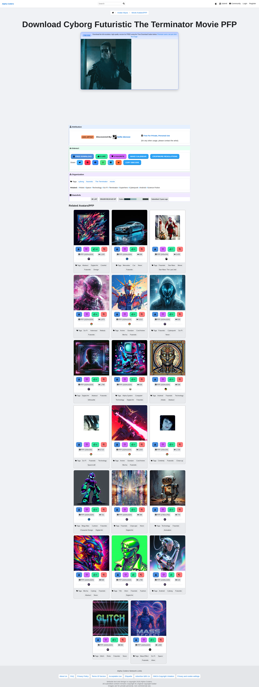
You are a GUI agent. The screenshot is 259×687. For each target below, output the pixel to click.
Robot (81, 188)
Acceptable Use (115, 676)
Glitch (102, 656)
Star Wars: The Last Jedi (167, 269)
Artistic (163, 400)
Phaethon (136, 389)
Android (142, 188)
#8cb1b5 (133, 199)
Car (134, 265)
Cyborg (93, 591)
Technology (96, 188)
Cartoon (95, 526)
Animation (167, 530)
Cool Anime (140, 330)
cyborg (81, 182)
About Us (63, 676)
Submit (224, 4)
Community (236, 4)
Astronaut (93, 330)
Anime (122, 330)
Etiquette (128, 676)
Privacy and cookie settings (188, 676)
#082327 (127, 199)
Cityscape (133, 526)
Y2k (120, 591)
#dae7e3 (139, 199)
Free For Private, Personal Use (156, 136)
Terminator (113, 188)
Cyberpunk (133, 188)
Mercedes (126, 265)
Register (252, 4)
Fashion (143, 591)
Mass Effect (144, 656)
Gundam (130, 330)
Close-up (179, 461)
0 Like (102, 156)
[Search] (124, 4)
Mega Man (85, 526)
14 (96, 249)
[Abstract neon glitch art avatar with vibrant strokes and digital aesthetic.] (91, 228)
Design (96, 269)
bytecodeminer (175, 389)
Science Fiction (153, 188)
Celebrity (161, 461)
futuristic (89, 182)
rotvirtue (156, 649)
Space (88, 188)
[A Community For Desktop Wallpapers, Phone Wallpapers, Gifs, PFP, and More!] (113, 13)
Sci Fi (105, 188)
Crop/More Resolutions (164, 156)
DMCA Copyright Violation (163, 676)
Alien (126, 591)
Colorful (103, 265)
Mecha (124, 335)
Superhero (123, 188)
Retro (109, 656)
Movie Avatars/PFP (139, 13)
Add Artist (87, 137)
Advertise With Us (142, 676)
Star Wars (171, 265)
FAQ (72, 676)
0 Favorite (118, 156)
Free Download (83, 156)
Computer (138, 395)
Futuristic (87, 269)
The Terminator (101, 182)
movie (112, 182)
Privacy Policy (83, 676)
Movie (180, 265)
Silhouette (91, 400)
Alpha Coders (8, 4)
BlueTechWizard (137, 259)
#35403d (145, 199)
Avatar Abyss (122, 13)
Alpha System (128, 395)
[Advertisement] (129, 107)
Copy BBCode (132, 162)
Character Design (86, 530)
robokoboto (98, 324)
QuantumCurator (99, 259)
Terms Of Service (99, 676)
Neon (140, 265)
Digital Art (94, 265)
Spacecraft (91, 465)
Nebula (102, 330)
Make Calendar (138, 156)
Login (245, 4)
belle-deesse (123, 137)
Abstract (85, 265)
